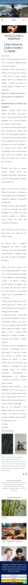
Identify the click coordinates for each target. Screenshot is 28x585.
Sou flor (4, 518)
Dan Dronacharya (14, 480)
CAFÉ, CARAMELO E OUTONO (12, 541)
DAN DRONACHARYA (14, 7)
